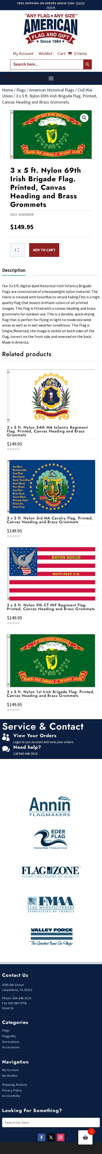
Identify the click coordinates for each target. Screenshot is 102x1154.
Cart (61, 54)
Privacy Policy (12, 1090)
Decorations (10, 1042)
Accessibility (11, 1096)
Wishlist (45, 54)
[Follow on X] (51, 1137)
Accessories (11, 1047)
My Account (23, 54)
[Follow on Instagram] (60, 1137)
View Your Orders (34, 735)
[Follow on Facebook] (41, 1137)
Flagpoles (9, 1036)
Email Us (8, 1008)
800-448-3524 (28, 753)
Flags (21, 90)
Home (7, 90)
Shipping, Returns (14, 1084)
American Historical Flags (51, 90)
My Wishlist (10, 1075)
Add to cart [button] (51, 718)
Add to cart (44, 249)
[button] (84, 118)
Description (14, 270)
